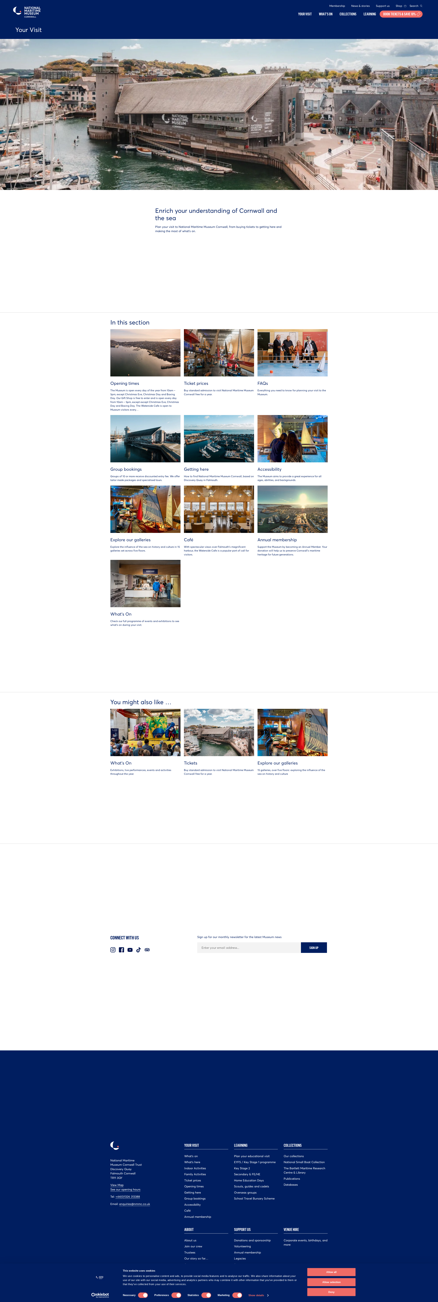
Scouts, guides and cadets (251, 1186)
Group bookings (195, 1198)
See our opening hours (125, 1189)
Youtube (130, 949)
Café (187, 1211)
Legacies (240, 1258)
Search (414, 6)
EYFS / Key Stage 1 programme (255, 1162)
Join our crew (193, 1246)
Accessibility (192, 1205)
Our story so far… (196, 1258)
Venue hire (291, 1229)
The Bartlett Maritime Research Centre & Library (304, 1170)
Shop (399, 6)
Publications (292, 1179)
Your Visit (191, 1145)
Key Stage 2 (242, 1168)
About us (190, 1240)
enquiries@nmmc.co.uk (134, 1204)
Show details (256, 1295)
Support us (383, 6)
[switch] (176, 1295)
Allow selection (331, 1282)
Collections (293, 1145)
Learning (241, 1145)
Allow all (331, 1272)
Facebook (121, 949)
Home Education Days (249, 1180)
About (189, 1229)
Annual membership (197, 1217)
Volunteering (242, 1246)
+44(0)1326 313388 (127, 1196)
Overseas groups (245, 1192)
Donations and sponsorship (252, 1240)
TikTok (138, 949)
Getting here (192, 1192)
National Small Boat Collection (304, 1162)
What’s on (191, 1156)
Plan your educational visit (252, 1156)
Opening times (194, 1186)
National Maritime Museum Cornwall (27, 12)
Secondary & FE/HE (247, 1174)
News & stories (360, 6)
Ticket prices (192, 1180)
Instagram (112, 949)
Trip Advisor (147, 949)
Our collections (294, 1156)
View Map (117, 1185)
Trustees (189, 1252)
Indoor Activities (195, 1168)
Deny (331, 1292)
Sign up (313, 948)
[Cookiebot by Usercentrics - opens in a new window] (100, 1295)
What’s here (192, 1162)
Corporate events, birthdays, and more (305, 1242)
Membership (337, 6)
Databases (291, 1185)
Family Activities (195, 1174)
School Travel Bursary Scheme (254, 1198)
